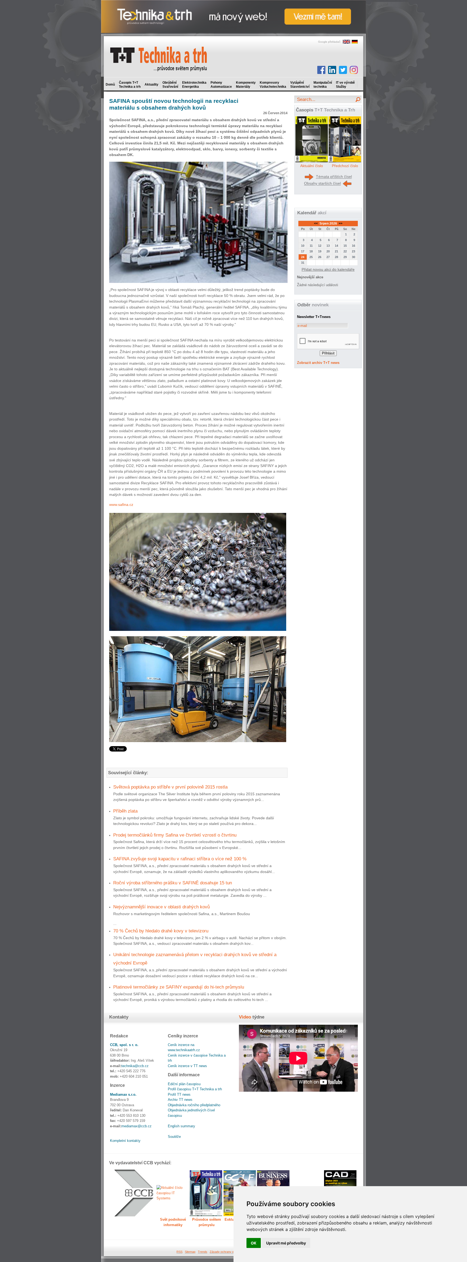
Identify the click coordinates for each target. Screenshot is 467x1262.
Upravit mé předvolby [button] (286, 1243)
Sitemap (190, 1251)
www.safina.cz (121, 504)
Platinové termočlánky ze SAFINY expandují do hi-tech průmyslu (178, 987)
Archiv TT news (180, 1100)
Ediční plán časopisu (184, 1084)
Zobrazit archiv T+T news (318, 363)
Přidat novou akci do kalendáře (328, 269)
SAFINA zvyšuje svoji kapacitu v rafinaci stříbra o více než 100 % (179, 858)
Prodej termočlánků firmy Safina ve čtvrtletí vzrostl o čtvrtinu (174, 835)
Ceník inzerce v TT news (187, 1066)
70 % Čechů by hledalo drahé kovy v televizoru (160, 930)
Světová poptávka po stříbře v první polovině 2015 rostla (170, 787)
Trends (202, 1251)
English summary (181, 1126)
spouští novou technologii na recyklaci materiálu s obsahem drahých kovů (173, 104)
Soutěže (174, 1137)
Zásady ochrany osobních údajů (231, 1251)
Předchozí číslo (345, 166)
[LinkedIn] (332, 70)
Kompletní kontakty (125, 1141)
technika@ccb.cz (135, 1066)
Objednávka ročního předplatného (194, 1105)
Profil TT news (179, 1094)
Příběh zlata (125, 811)
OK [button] (253, 1243)
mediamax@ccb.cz (136, 1126)
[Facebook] (321, 70)
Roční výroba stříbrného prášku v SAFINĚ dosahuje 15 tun (172, 882)
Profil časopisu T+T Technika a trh (195, 1089)
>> (340, 223)
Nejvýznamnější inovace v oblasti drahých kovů (161, 906)
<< (316, 223)
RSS (179, 1251)
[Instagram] (354, 70)
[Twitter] (343, 70)
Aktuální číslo (311, 166)
